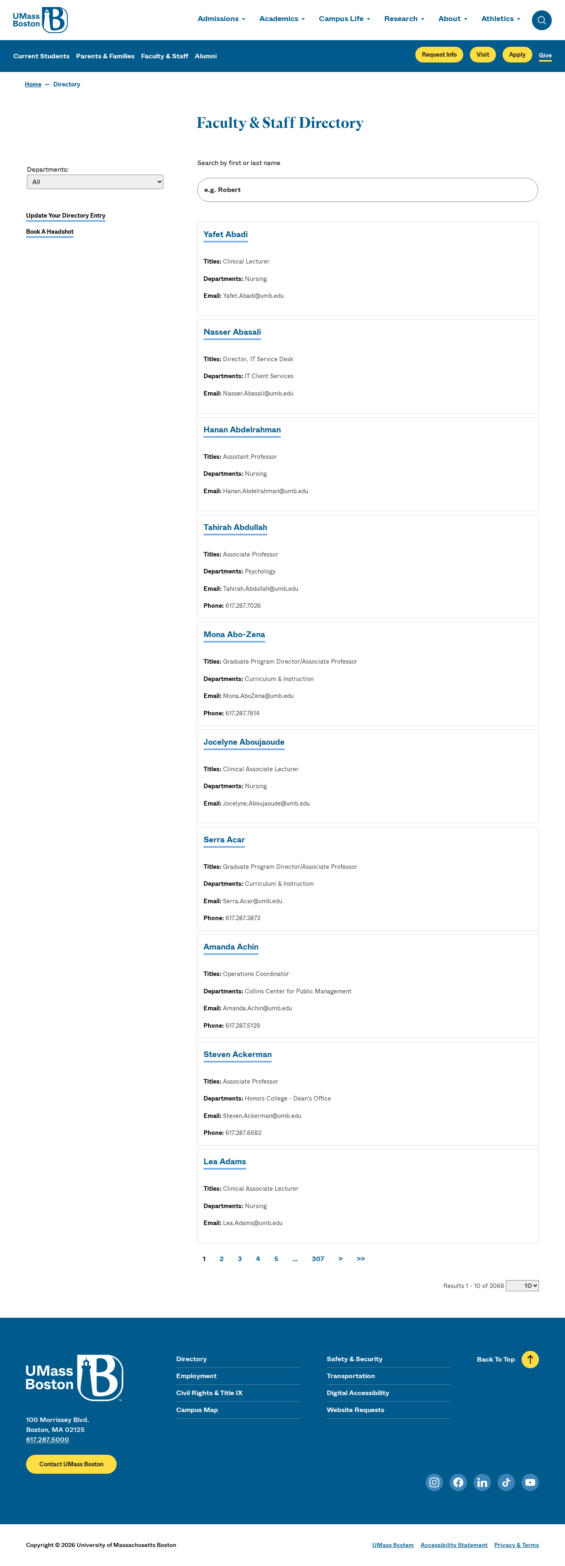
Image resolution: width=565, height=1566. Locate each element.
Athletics (497, 18)
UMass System (393, 1545)
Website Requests (355, 1410)
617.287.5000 (47, 1439)
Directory (191, 1359)
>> (361, 1259)
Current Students (41, 56)
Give (545, 55)
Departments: (48, 169)
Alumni (206, 56)
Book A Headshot (50, 232)
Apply (517, 54)
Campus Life (341, 18)
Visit (482, 54)
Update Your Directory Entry (65, 215)
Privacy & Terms (516, 1545)
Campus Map (197, 1410)
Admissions (218, 18)
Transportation (351, 1376)
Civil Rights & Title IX (209, 1393)
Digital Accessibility (358, 1393)
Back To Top (496, 1359)
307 (318, 1259)
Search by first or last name (238, 163)
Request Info (439, 54)
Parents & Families (105, 56)
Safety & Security (355, 1359)
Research (401, 18)
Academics (278, 18)
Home (33, 84)
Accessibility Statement (454, 1545)
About (449, 18)
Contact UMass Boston (71, 1464)
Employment (196, 1376)
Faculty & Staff (164, 56)
